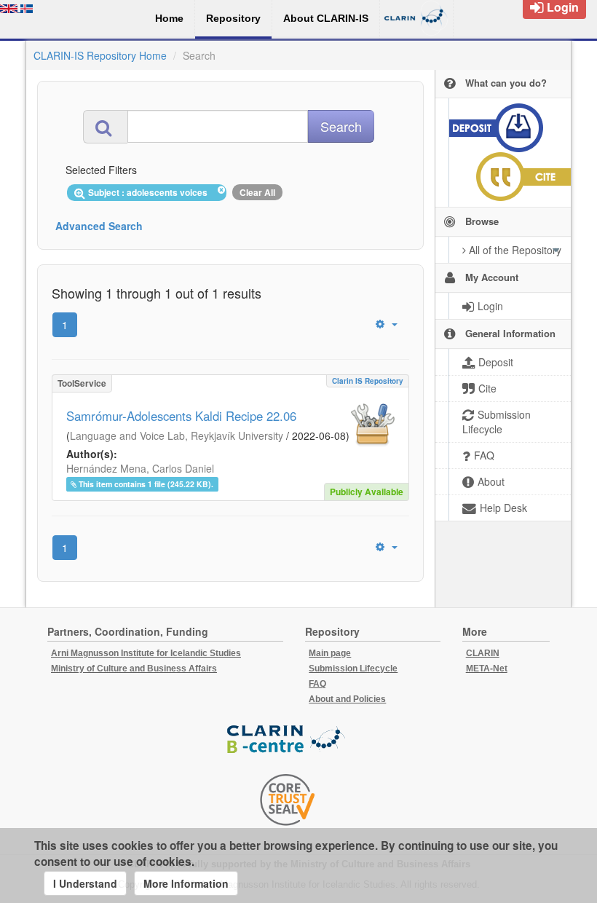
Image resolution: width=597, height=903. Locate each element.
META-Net (486, 668)
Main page (330, 653)
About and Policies (347, 699)
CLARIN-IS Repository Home (100, 55)
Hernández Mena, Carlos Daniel (140, 468)
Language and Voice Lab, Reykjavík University (176, 435)
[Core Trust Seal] (287, 799)
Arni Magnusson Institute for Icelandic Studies (146, 653)
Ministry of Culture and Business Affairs (134, 668)
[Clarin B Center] (288, 740)
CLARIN (482, 653)
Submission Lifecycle (353, 668)
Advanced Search (99, 225)
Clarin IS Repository (367, 381)
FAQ (317, 684)
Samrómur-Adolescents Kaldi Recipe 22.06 (181, 416)
